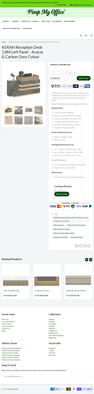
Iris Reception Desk (16, 291)
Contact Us (6, 328)
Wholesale (27, 28)
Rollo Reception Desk (79, 291)
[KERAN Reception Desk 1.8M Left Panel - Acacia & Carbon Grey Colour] (23, 84)
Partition (46, 21)
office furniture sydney (61, 229)
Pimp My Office (12, 389)
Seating (6, 21)
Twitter (51, 350)
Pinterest (52, 355)
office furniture (58, 225)
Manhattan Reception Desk (50, 291)
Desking (15, 21)
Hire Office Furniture (11, 28)
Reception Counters (60, 237)
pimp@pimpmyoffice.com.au (82, 5)
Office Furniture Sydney (10, 357)
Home (4, 42)
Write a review (61, 194)
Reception (26, 21)
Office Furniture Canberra (11, 360)
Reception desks (77, 237)
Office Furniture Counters (76, 225)
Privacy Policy (6, 324)
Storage (35, 21)
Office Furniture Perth (10, 353)
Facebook (52, 348)
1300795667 (62, 5)
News (4, 331)
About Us (5, 319)
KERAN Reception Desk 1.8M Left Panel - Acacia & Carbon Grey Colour (70, 219)
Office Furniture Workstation (63, 233)
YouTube (52, 353)
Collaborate (56, 21)
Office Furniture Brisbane (11, 350)
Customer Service (8, 322)
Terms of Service (8, 326)
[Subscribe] (89, 376)
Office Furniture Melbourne (11, 348)
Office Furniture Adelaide (11, 355)
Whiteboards (69, 21)
